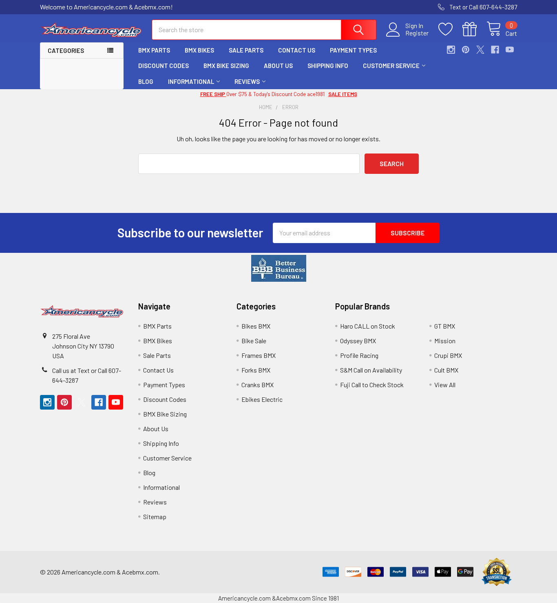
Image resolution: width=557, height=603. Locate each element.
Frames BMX (258, 355)
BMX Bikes (199, 50)
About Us (278, 65)
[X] (480, 49)
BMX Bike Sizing (226, 65)
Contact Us (296, 50)
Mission (444, 340)
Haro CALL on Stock (367, 326)
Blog (145, 81)
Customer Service (391, 65)
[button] (278, 268)
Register (417, 33)
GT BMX (444, 326)
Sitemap (154, 516)
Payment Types (353, 50)
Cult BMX (446, 370)
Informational (191, 81)
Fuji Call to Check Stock (372, 384)
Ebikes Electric (262, 399)
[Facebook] (495, 49)
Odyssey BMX (358, 340)
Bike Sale (253, 340)
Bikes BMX (255, 326)
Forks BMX (255, 370)
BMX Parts (154, 50)
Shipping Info (327, 65)
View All (444, 384)
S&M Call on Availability (371, 370)
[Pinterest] (465, 49)
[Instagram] (451, 49)
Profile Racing (359, 355)
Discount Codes (163, 65)
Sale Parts (246, 50)
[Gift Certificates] (474, 29)
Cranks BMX (257, 384)
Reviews (247, 81)
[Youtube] (509, 49)
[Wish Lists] (450, 29)
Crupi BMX (448, 355)
